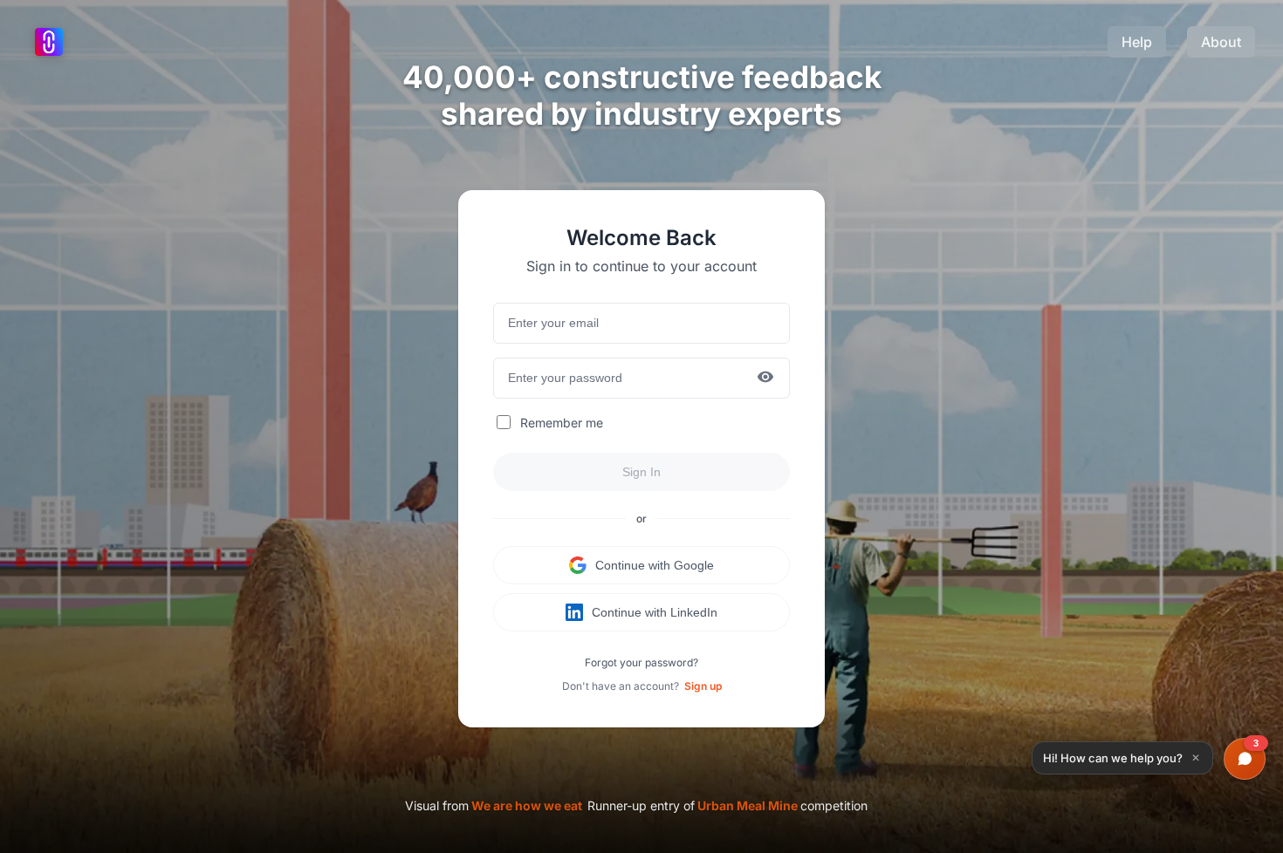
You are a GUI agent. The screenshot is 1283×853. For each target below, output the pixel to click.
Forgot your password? (641, 662)
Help (1137, 42)
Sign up (703, 686)
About (1221, 42)
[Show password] (765, 378)
